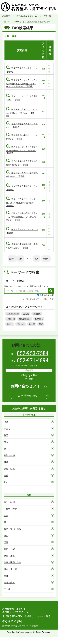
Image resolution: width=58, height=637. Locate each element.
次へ (37, 258)
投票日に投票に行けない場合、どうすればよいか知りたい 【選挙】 (21, 202)
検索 (51, 291)
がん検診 (21, 324)
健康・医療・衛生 (12, 562)
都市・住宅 (9, 548)
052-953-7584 (32, 353)
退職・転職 (9, 468)
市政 (6, 535)
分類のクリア (48, 299)
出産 (6, 421)
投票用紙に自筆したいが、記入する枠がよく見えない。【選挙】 (22, 112)
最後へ (46, 258)
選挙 (41, 324)
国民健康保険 (25, 318)
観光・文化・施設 (12, 528)
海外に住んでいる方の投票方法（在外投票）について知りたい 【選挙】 (22, 150)
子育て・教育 (10, 508)
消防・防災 (9, 582)
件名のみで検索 (47, 295)
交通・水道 (9, 555)
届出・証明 (9, 501)
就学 (6, 435)
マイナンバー (13, 313)
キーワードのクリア (30, 299)
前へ (21, 258)
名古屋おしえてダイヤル (27, 16)
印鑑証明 (11, 318)
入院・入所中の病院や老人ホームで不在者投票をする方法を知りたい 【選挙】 (22, 216)
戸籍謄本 (37, 313)
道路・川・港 (10, 568)
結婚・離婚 (9, 455)
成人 (6, 441)
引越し (7, 462)
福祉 (6, 575)
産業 (6, 515)
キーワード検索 (15, 281)
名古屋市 (6, 16)
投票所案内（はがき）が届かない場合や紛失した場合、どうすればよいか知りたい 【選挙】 (22, 83)
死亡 (6, 482)
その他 (7, 589)
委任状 (10, 324)
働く (6, 448)
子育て (7, 428)
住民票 (26, 313)
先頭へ (12, 258)
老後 (6, 475)
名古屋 (32, 324)
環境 (6, 542)
